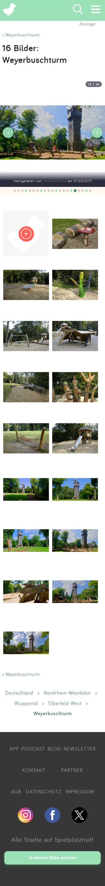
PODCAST (33, 748)
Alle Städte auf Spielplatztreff (52, 839)
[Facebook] (52, 821)
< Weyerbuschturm (21, 34)
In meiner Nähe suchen (52, 857)
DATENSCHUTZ (43, 791)
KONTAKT (33, 770)
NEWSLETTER (80, 748)
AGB (16, 791)
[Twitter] (79, 821)
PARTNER (72, 770)
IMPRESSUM (80, 791)
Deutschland (19, 692)
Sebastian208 (56, 181)
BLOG (54, 748)
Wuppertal (26, 703)
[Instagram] (26, 821)
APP (14, 748)
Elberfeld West (65, 703)
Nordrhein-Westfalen (67, 692)
